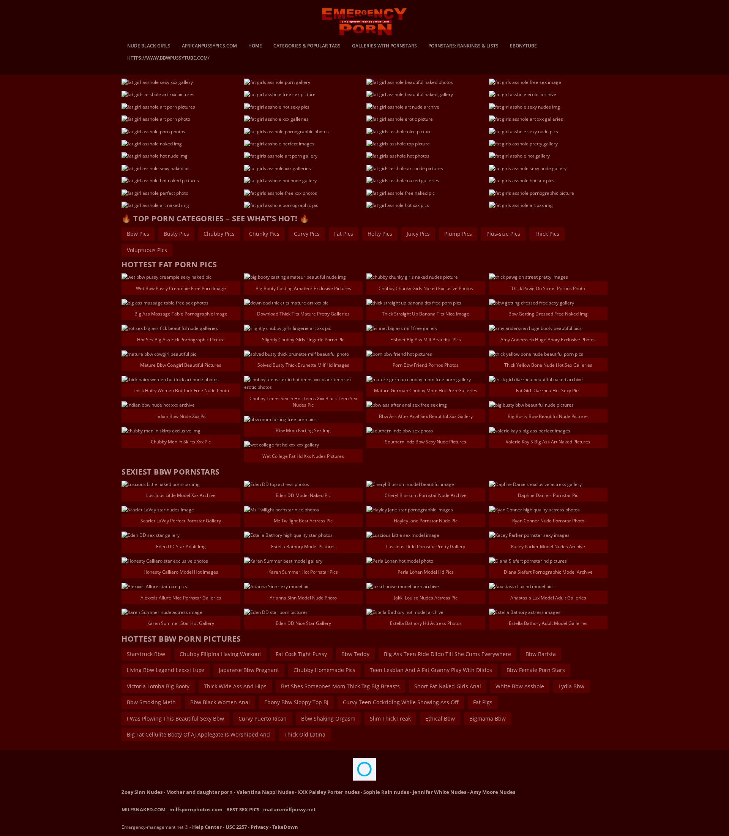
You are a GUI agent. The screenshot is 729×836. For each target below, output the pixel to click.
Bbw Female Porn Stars (536, 670)
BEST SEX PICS (242, 809)
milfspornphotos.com (195, 809)
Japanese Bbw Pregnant (249, 670)
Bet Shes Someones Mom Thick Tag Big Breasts (340, 686)
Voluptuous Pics (147, 250)
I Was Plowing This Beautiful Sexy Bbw (175, 718)
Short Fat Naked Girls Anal (447, 686)
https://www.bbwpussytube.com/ (168, 58)
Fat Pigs (482, 702)
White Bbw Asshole (519, 686)
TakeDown (285, 826)
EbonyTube (523, 46)
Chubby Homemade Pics (324, 670)
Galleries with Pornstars (384, 46)
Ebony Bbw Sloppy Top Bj (296, 702)
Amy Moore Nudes (492, 792)
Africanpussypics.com (209, 46)
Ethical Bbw (440, 718)
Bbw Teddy (355, 654)
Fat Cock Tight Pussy (301, 654)
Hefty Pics (380, 233)
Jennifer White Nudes (439, 792)
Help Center (207, 826)
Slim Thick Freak (390, 718)
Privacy (259, 826)
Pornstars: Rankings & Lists (463, 46)
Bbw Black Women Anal (220, 702)
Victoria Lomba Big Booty (158, 686)
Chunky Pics (264, 233)
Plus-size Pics (503, 233)
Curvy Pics (307, 233)
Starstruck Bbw (146, 654)
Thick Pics (547, 233)
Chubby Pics (219, 233)
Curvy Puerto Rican (262, 718)
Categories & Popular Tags (307, 46)
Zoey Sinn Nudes (142, 792)
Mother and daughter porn (199, 792)
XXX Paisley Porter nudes (329, 792)
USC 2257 (236, 826)
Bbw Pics (138, 233)
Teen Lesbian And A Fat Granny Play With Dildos (431, 670)
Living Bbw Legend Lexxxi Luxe (165, 670)
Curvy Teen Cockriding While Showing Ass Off (401, 702)
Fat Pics (343, 233)
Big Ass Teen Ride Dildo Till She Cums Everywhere (447, 654)
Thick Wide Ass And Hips (235, 686)
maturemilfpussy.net (289, 809)
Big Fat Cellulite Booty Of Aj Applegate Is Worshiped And (198, 734)
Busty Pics (176, 233)
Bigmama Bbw (487, 718)
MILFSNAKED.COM (144, 809)
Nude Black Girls (148, 46)
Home (255, 46)
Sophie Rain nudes (386, 792)
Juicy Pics (418, 233)
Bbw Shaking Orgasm (328, 718)
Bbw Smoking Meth (151, 702)
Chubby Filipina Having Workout (220, 654)
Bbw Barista (540, 654)
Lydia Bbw (571, 686)
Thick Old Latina (304, 734)
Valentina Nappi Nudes (265, 792)
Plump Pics (458, 233)
